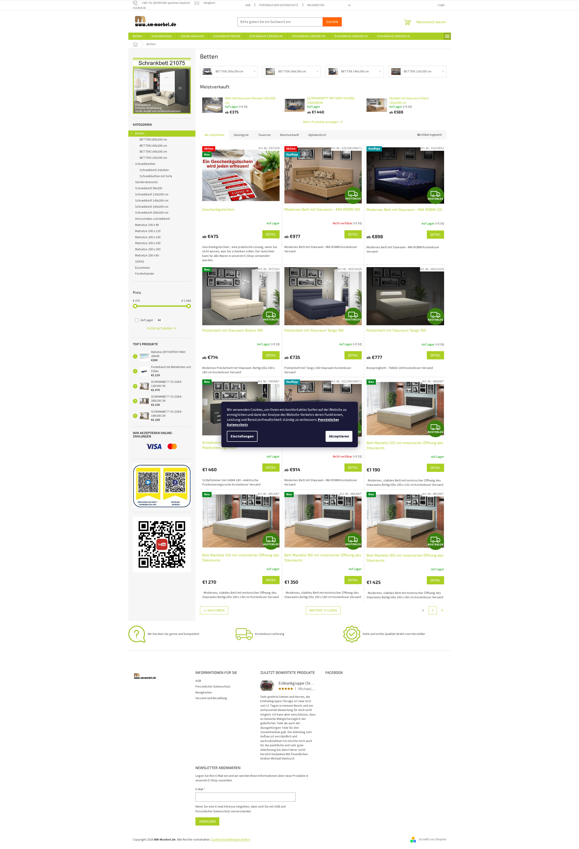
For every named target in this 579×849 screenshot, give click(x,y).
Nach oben (216, 610)
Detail (271, 234)
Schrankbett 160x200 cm (151, 207)
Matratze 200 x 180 (147, 249)
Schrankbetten (145, 164)
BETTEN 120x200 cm (153, 158)
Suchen (332, 22)
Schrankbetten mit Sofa (156, 176)
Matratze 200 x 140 (147, 237)
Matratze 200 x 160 (147, 243)
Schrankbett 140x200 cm (151, 200)
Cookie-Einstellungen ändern (230, 839)
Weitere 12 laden (323, 610)
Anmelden (207, 821)
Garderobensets (146, 182)
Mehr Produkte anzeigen (321, 122)
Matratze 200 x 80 (147, 255)
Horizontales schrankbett (152, 219)
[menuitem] (137, 36)
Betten (139, 133)
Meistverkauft (289, 135)
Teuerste (264, 135)
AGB (247, 5)
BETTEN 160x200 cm (153, 145)
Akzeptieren (339, 436)
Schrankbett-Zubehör (154, 170)
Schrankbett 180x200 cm (151, 212)
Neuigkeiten (315, 5)
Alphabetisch (317, 135)
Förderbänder (144, 273)
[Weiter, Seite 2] (433, 610)
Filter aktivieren (159, 328)
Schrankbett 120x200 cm (151, 194)
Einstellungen (242, 436)
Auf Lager (150, 320)
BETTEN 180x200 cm (153, 139)
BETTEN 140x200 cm (153, 151)
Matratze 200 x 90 (147, 225)
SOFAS (139, 261)
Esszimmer (142, 268)
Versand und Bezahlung (211, 698)
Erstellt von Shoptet (432, 839)
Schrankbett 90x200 (148, 188)
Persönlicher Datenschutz (278, 5)
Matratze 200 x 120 (147, 231)
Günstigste (241, 135)
